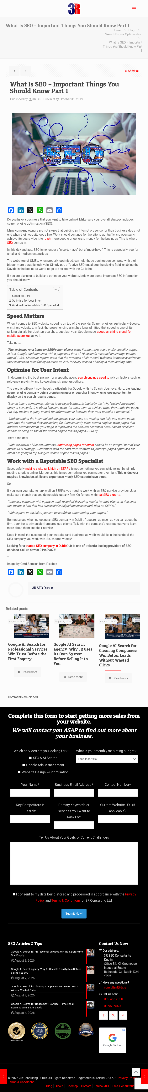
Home (117, 30)
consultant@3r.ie (115, 987)
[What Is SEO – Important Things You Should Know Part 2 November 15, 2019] (144, 1076)
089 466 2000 (113, 999)
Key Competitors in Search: (30, 808)
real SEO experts (109, 495)
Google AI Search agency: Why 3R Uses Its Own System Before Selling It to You (73, 654)
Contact (86, 1086)
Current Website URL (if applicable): (117, 808)
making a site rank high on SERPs (47, 468)
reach (47, 238)
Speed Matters (21, 296)
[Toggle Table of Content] (54, 290)
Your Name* (30, 785)
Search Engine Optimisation (123, 34)
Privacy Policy (127, 1078)
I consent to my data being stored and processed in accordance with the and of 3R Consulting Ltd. (76, 897)
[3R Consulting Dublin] (74, 8)
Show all (133, 71)
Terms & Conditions (66, 900)
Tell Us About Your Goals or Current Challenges (74, 837)
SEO (10, 243)
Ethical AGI (102, 1086)
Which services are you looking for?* (41, 751)
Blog (131, 30)
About (59, 1086)
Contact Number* (118, 785)
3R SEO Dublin (42, 99)
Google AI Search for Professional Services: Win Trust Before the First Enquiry (28, 651)
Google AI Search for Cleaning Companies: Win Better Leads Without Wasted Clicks (118, 655)
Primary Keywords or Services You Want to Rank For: (74, 811)
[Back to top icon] (136, 1072)
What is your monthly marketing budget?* (107, 751)
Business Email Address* (74, 785)
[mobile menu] (133, 8)
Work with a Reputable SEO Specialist (35, 305)
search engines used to (93, 377)
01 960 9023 (112, 1006)
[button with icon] (103, 1015)
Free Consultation (124, 1086)
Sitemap (72, 1086)
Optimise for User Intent (27, 300)
